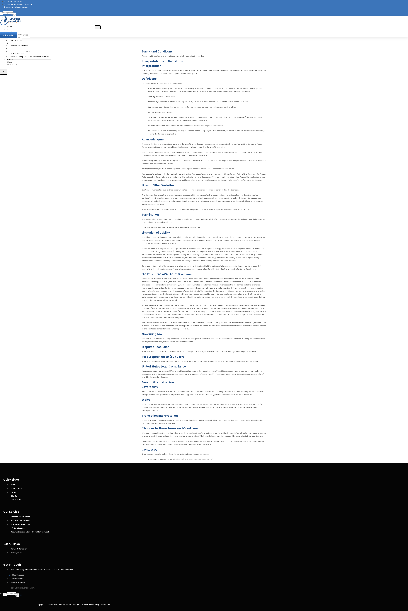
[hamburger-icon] (98, 27)
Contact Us (12, 65)
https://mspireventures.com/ (210, 125)
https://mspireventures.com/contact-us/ (195, 459)
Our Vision (14, 40)
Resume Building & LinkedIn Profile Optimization (29, 56)
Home (9, 26)
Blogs (9, 62)
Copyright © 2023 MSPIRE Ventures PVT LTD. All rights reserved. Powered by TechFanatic (72, 604)
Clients (10, 59)
